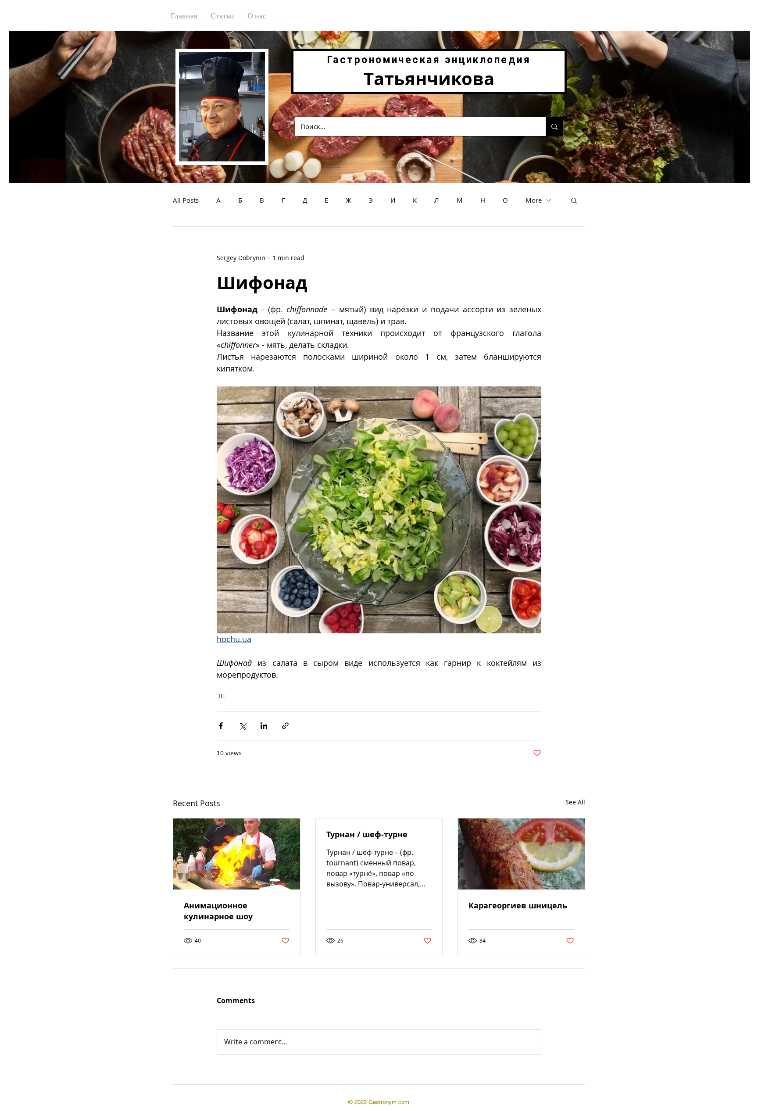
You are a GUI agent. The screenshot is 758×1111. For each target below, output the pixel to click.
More (534, 200)
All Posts (186, 200)
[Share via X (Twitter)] (242, 726)
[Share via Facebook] (221, 726)
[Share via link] (285, 726)
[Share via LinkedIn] (264, 726)
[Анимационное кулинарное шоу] (236, 854)
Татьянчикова (429, 78)
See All (575, 802)
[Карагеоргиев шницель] (521, 854)
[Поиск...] (554, 126)
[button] (574, 200)
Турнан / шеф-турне (367, 834)
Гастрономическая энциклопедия (429, 60)
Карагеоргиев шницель (517, 905)
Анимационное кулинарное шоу (218, 911)
